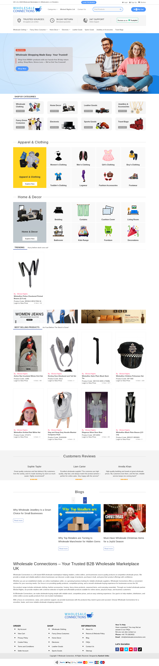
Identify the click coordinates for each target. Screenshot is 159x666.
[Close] (120, 304)
